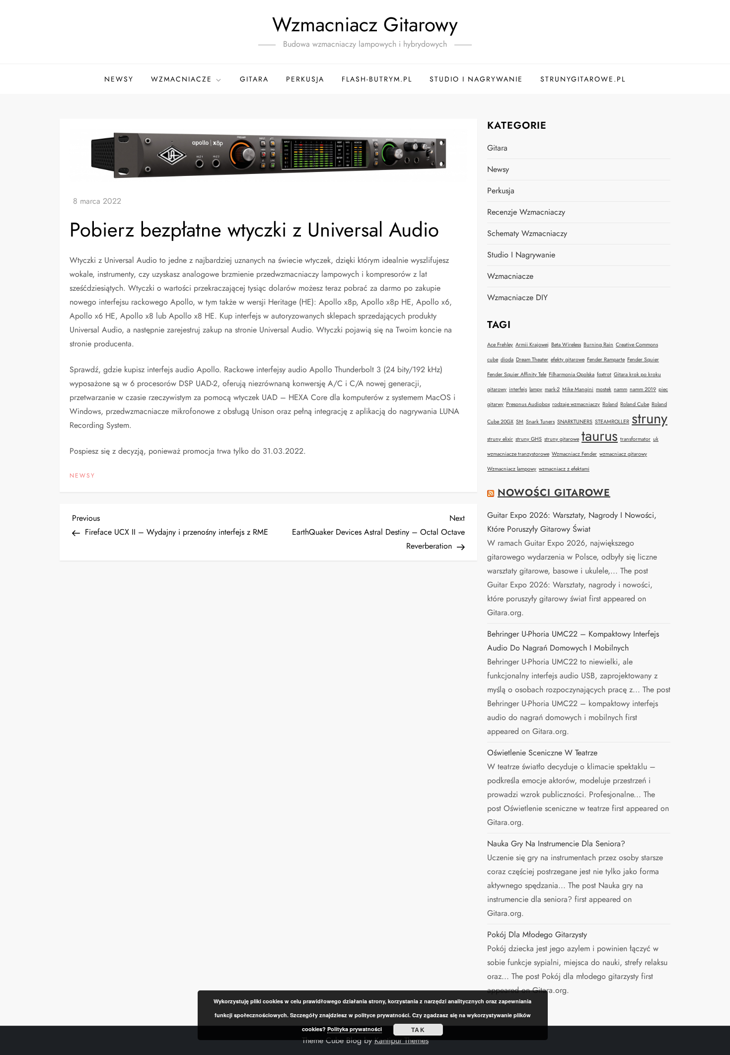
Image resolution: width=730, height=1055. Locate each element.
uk (655, 439)
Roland (610, 404)
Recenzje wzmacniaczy (526, 212)
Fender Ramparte (606, 359)
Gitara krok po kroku (637, 374)
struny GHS (528, 439)
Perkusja (305, 79)
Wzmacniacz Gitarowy (365, 24)
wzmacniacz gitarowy (623, 454)
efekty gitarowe (567, 359)
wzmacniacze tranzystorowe (518, 454)
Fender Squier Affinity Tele (516, 374)
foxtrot (604, 374)
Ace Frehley (500, 344)
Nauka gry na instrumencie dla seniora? (556, 843)
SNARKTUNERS (574, 421)
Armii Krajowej (532, 344)
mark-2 (552, 389)
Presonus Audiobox (528, 404)
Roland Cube (634, 404)
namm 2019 (643, 389)
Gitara (254, 79)
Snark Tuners (540, 421)
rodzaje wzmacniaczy (576, 404)
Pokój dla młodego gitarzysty (537, 934)
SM (519, 421)
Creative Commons (637, 344)
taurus (600, 435)
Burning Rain (598, 344)
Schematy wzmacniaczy (527, 233)
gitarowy (497, 389)
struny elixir (500, 439)
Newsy (119, 79)
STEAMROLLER (612, 421)
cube (492, 359)
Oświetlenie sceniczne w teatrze (542, 752)
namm (620, 389)
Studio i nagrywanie (476, 79)
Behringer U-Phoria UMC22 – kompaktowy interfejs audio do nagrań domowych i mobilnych (573, 640)
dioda (507, 359)
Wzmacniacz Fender (574, 454)
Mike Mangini (577, 389)
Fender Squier (643, 359)
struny (649, 418)
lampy (535, 389)
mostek (603, 389)
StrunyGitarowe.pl (583, 79)
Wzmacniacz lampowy (511, 469)
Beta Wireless (566, 344)
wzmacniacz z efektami (564, 469)
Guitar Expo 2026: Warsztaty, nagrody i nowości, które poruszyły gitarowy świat (572, 522)
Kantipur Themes (401, 1040)
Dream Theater (532, 359)
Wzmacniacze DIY (517, 297)
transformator (635, 439)
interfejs (518, 389)
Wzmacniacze (181, 79)
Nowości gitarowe (554, 493)
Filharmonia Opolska (571, 374)
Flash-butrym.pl (377, 79)
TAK (418, 1029)
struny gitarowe (561, 439)
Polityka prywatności (354, 1029)
